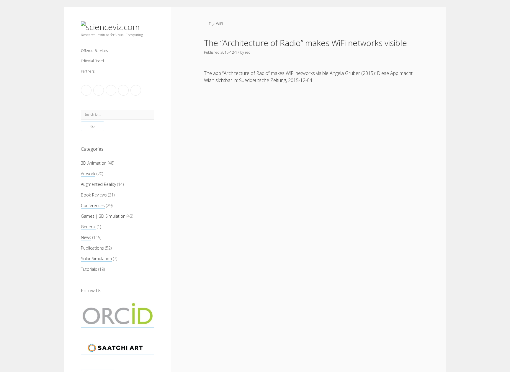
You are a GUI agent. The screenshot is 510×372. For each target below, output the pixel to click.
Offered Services (94, 50)
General (88, 227)
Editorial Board (92, 60)
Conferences (93, 205)
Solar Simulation (96, 258)
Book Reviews (94, 195)
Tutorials (89, 269)
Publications (92, 248)
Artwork (88, 173)
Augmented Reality (98, 184)
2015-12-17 (229, 52)
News (86, 237)
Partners (87, 71)
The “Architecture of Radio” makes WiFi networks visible (305, 42)
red (248, 52)
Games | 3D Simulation (103, 216)
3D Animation (94, 163)
